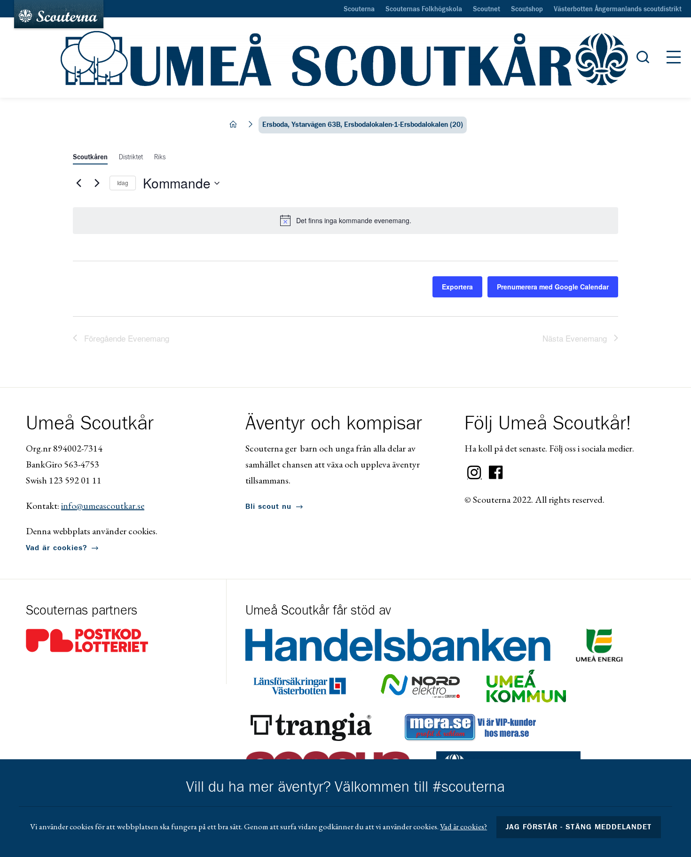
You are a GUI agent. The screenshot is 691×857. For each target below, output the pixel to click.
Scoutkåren (90, 157)
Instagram (474, 473)
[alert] (345, 220)
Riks (159, 157)
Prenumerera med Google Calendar (553, 286)
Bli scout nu (268, 506)
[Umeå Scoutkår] (345, 58)
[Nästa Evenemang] (96, 183)
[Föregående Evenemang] (78, 183)
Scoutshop (527, 9)
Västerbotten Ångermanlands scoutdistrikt (618, 9)
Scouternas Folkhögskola (423, 9)
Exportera (457, 286)
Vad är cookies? (56, 548)
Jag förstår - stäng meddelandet (579, 827)
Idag (122, 183)
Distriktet (131, 157)
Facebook (496, 473)
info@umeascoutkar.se (102, 505)
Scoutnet (486, 9)
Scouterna (359, 9)
